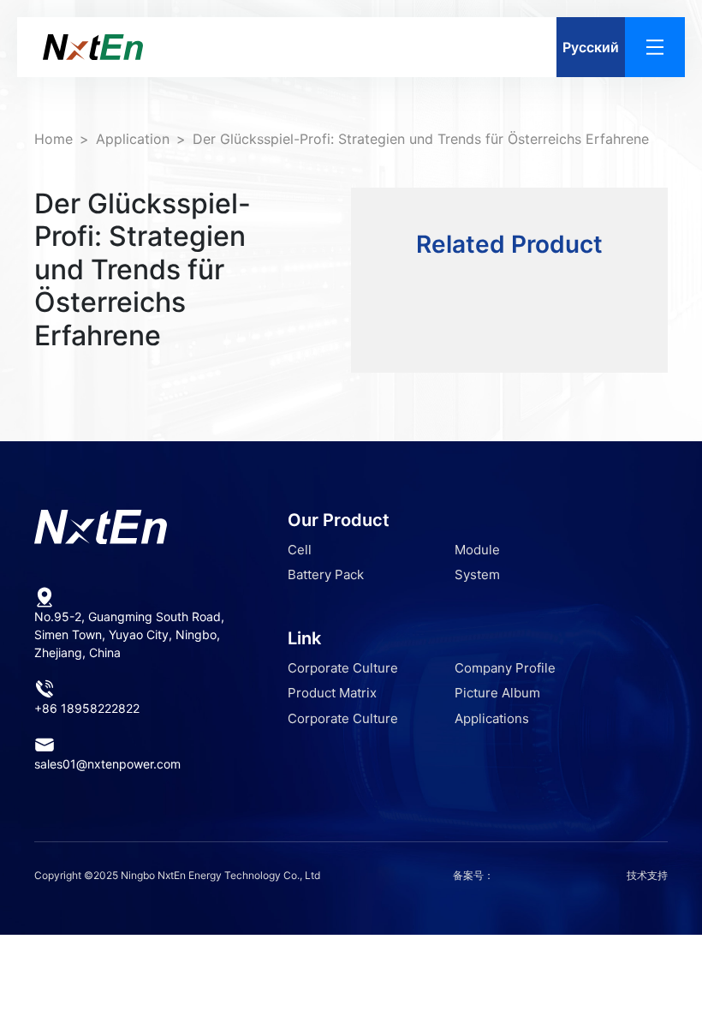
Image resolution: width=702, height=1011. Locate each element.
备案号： (473, 875)
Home (53, 138)
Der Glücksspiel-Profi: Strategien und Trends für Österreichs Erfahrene (421, 138)
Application (133, 138)
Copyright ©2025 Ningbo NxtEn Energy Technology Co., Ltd (177, 875)
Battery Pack (326, 574)
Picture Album (497, 693)
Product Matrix (332, 693)
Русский (590, 47)
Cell (300, 549)
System (477, 574)
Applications (492, 718)
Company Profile (505, 668)
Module (477, 549)
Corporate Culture (343, 668)
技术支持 (647, 875)
